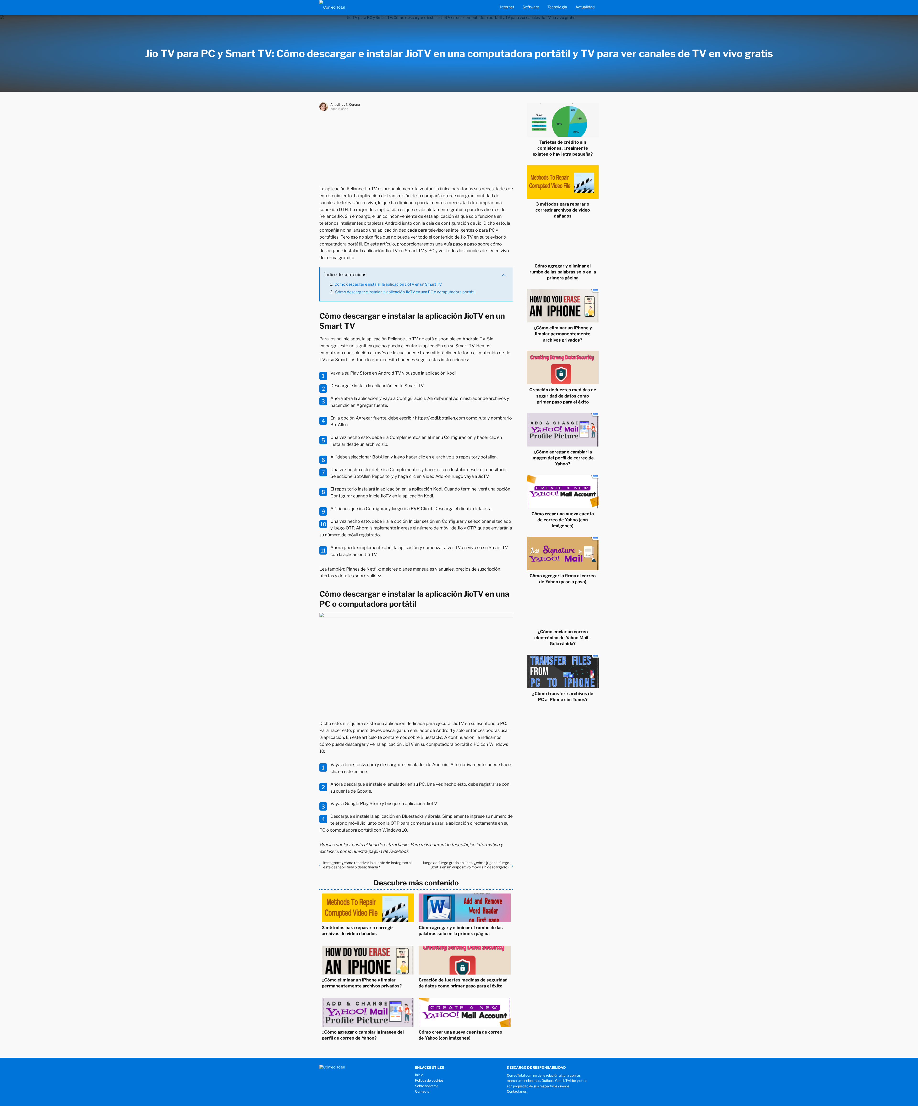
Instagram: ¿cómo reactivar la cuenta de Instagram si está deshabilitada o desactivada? (367, 865)
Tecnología (557, 7)
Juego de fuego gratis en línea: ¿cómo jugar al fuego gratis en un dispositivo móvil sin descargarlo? (465, 865)
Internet (507, 7)
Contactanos (517, 1091)
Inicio (419, 1075)
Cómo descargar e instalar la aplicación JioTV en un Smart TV (388, 284)
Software (531, 7)
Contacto (422, 1091)
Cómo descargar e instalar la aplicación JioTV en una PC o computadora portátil (405, 292)
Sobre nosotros (426, 1086)
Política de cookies (429, 1080)
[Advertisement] (416, 147)
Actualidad (585, 7)
